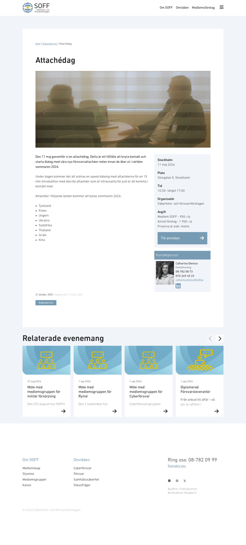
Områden (182, 7)
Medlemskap (31, 468)
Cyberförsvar (82, 468)
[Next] (219, 339)
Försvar (79, 474)
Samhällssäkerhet (86, 479)
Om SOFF (166, 7)
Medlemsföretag (203, 7)
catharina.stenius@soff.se (189, 279)
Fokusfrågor (82, 485)
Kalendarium (50, 43)
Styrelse (28, 474)
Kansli (27, 485)
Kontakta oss (177, 466)
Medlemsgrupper (34, 479)
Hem (38, 43)
